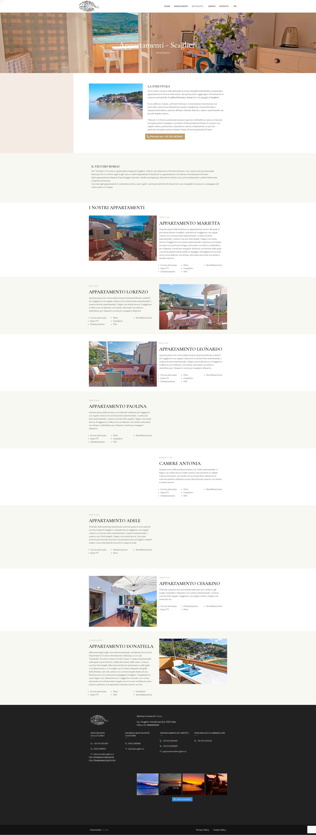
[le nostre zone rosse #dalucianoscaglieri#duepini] (193, 784)
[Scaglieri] (88, 6)
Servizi (211, 6)
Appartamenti (181, 6)
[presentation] (144, 253)
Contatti (223, 6)
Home (167, 6)
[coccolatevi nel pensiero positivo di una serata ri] (216, 784)
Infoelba (105, 830)
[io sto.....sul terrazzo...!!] (170, 784)
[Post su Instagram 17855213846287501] (147, 784)
